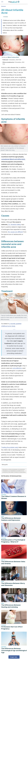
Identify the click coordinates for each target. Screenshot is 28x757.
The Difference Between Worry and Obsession (13, 584)
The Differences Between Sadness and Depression (11, 519)
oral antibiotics (17, 368)
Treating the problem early (10, 447)
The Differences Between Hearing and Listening (11, 606)
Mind (2, 516)
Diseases (3, 6)
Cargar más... (14, 657)
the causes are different (15, 232)
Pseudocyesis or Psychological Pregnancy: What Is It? (13, 541)
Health (3, 559)
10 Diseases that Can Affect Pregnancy (12, 628)
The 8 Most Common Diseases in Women (13, 497)
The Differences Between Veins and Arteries (13, 563)
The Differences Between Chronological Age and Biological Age (14, 650)
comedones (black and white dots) (13, 159)
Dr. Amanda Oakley (14, 224)
